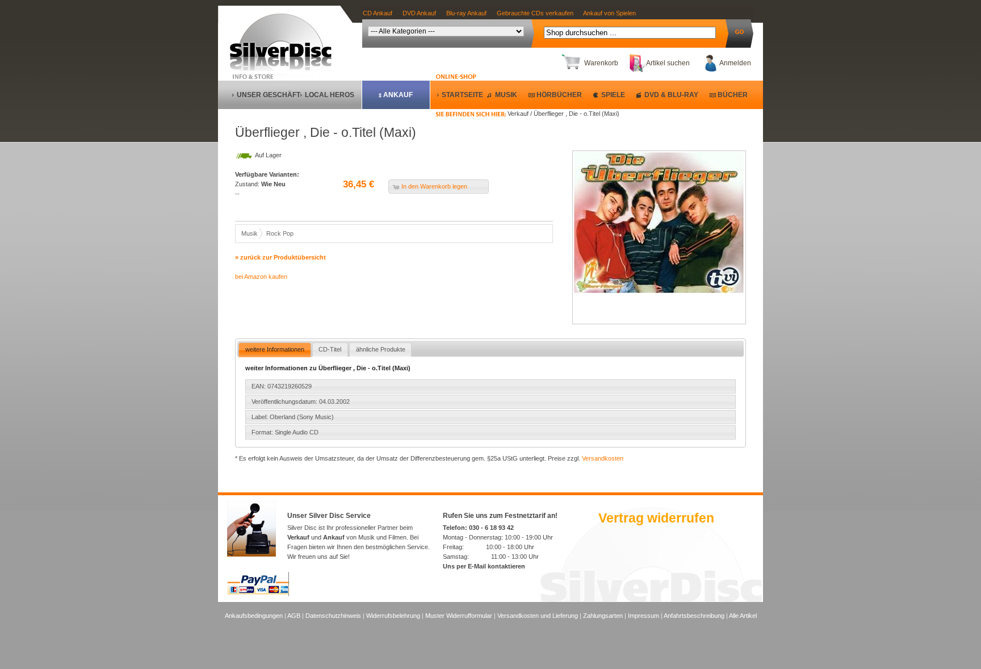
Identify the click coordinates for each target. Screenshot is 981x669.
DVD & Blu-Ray (671, 95)
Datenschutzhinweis (333, 615)
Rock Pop (280, 233)
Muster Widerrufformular (458, 615)
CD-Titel (329, 349)
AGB (293, 615)
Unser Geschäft (268, 95)
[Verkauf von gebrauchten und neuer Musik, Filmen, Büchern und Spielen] (285, 68)
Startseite (462, 95)
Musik (506, 95)
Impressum (643, 615)
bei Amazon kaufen (261, 276)
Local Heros (329, 95)
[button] (438, 186)
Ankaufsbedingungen (254, 615)
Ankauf (398, 95)
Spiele (613, 95)
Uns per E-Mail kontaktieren (484, 566)
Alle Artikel (743, 615)
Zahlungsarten (603, 615)
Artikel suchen (668, 63)
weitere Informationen (274, 349)
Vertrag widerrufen (656, 518)
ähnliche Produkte (380, 349)
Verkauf (298, 537)
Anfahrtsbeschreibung (694, 615)
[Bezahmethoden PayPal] (258, 594)
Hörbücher (559, 95)
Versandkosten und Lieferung (537, 615)
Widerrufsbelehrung (393, 615)
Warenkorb (601, 63)
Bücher (733, 95)
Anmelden (735, 63)
